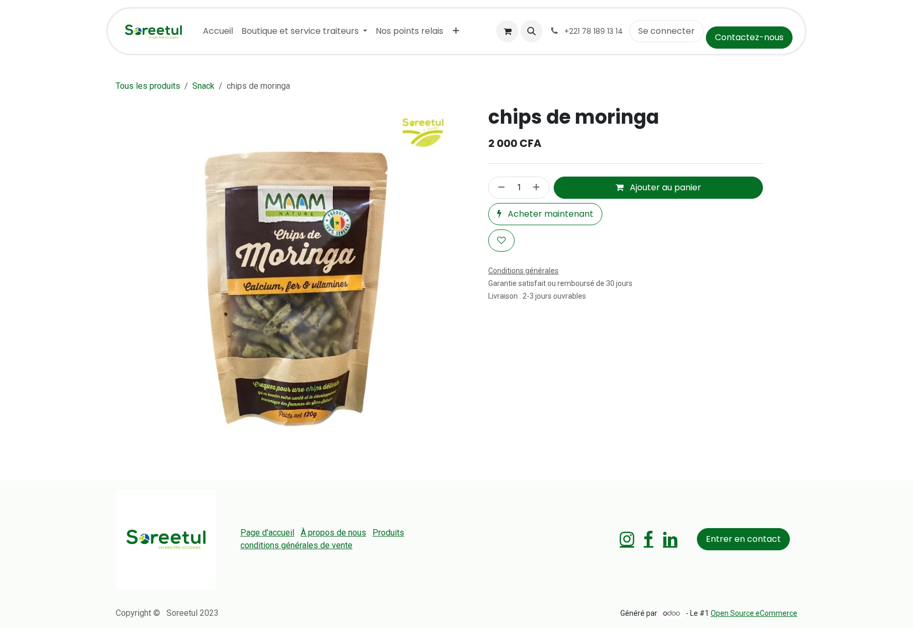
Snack (203, 86)
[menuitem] (218, 31)
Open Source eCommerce (754, 613)
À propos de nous (333, 533)
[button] (531, 31)
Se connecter (666, 31)
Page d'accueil (267, 533)
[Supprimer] (499, 187)
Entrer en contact (743, 539)
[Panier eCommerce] (507, 31)
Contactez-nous (749, 37)
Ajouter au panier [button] (664, 187)
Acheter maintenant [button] (549, 214)
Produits (388, 533)
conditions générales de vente (296, 545)
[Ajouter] (538, 187)
